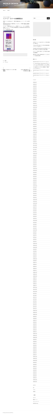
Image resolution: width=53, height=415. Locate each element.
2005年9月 (35, 339)
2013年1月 (35, 218)
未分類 (5, 60)
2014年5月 (35, 193)
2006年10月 (35, 314)
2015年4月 (35, 178)
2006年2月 (35, 329)
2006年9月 (35, 316)
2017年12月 (35, 143)
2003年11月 (35, 381)
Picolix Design (10, 4)
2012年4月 (35, 226)
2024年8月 (35, 97)
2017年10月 (35, 147)
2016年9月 (35, 155)
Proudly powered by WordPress (8, 412)
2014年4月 (35, 195)
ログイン (34, 397)
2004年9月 (35, 362)
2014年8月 (35, 189)
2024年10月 (35, 95)
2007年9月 (35, 293)
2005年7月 (35, 343)
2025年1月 (35, 93)
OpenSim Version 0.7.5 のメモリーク (39, 61)
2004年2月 (35, 375)
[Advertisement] (15, 54)
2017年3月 (35, 151)
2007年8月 (35, 295)
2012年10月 (35, 220)
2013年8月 (35, 205)
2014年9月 (35, 187)
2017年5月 (35, 149)
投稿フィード (35, 399)
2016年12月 (35, 153)
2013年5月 (35, 210)
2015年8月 (35, 172)
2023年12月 (35, 105)
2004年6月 (35, 368)
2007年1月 (35, 308)
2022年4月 (35, 118)
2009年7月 (35, 262)
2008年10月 (35, 276)
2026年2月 (35, 84)
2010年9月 (35, 249)
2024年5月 (35, 101)
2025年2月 (35, 91)
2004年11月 (35, 358)
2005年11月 (35, 335)
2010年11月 (35, 245)
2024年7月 (35, 99)
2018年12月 (35, 132)
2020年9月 (35, 126)
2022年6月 (35, 116)
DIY (33, 387)
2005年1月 (35, 354)
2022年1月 (35, 122)
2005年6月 (35, 345)
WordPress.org (35, 403)
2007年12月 (35, 287)
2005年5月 (35, 347)
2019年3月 (35, 130)
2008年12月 (35, 272)
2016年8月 (35, 157)
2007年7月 (35, 297)
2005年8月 (35, 341)
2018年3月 (35, 141)
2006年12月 (35, 310)
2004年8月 (35, 364)
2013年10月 (35, 203)
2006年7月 (35, 320)
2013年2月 (35, 216)
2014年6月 (35, 191)
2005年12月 (35, 333)
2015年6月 (35, 174)
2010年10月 (35, 247)
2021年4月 (35, 124)
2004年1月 (35, 377)
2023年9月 (35, 109)
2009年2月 (35, 268)
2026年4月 (35, 82)
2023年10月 (35, 107)
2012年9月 (35, 222)
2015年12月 (35, 168)
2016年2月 (35, 166)
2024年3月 (35, 103)
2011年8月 (34, 233)
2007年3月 (35, 304)
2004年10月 (35, 360)
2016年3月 (35, 164)
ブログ (8, 10)
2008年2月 (35, 283)
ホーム (4, 10)
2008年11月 (35, 274)
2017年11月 (35, 145)
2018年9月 (35, 134)
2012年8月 (35, 224)
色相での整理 (26, 23)
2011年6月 (34, 237)
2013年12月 (35, 199)
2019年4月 (35, 128)
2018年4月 (35, 139)
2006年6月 (35, 322)
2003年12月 (35, 379)
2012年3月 (35, 228)
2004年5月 (35, 370)
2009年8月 (35, 260)
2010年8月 (35, 251)
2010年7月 (35, 253)
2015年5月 (35, 176)
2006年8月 (35, 318)
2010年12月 (35, 243)
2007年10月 (35, 291)
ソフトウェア (6, 62)
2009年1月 (35, 270)
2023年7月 (35, 111)
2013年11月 (35, 201)
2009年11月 (35, 258)
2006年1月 (35, 331)
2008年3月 (35, 281)
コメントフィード (36, 401)
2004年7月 (35, 366)
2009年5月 (35, 264)
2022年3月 (35, 120)
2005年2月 (35, 352)
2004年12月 (35, 356)
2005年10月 (35, 337)
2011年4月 (34, 241)
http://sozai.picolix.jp (7, 23)
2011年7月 (34, 235)
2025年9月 (35, 86)
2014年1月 (35, 197)
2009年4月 (35, 266)
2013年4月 (35, 212)
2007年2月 (35, 306)
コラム (34, 389)
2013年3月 (35, 214)
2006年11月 (35, 312)
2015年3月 (35, 180)
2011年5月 (34, 239)
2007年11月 (35, 289)
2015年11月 (35, 170)
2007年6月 (35, 299)
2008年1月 (35, 285)
